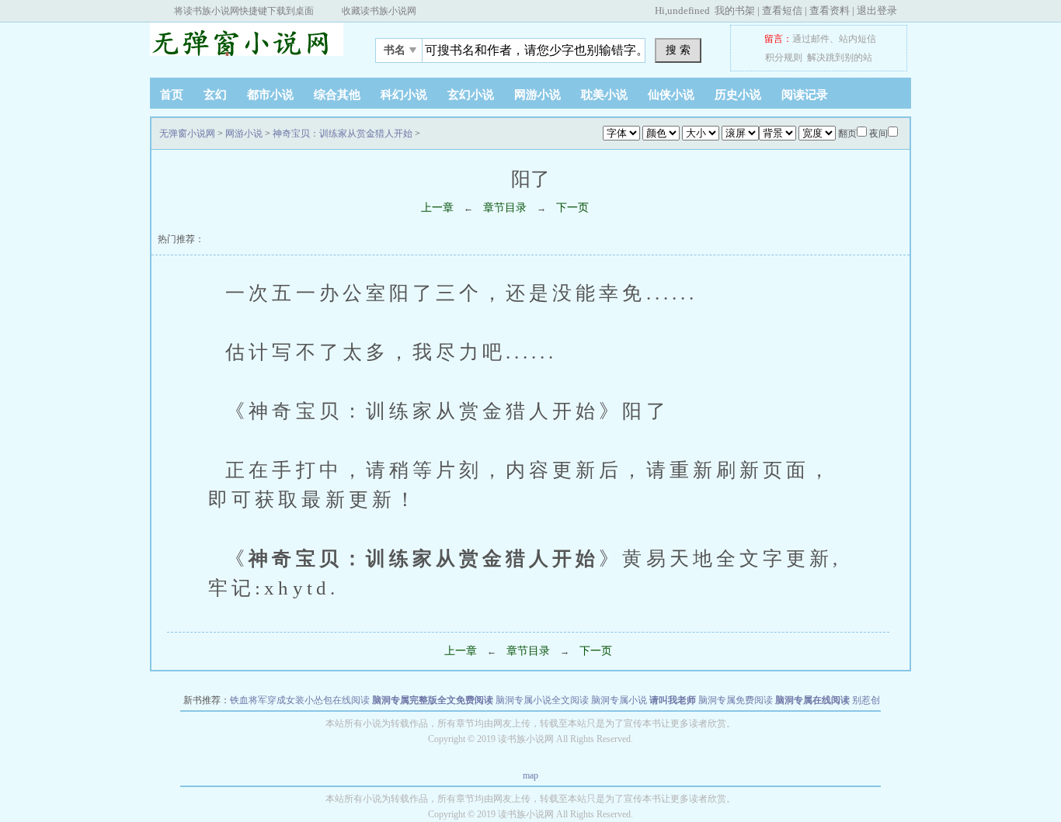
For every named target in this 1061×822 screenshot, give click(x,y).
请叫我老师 (672, 700)
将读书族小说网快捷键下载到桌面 (244, 10)
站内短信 (857, 38)
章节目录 (505, 207)
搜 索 (678, 49)
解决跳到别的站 (839, 57)
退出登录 (877, 10)
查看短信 (782, 10)
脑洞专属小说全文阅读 (542, 700)
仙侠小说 (671, 94)
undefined (688, 10)
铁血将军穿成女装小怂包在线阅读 (300, 700)
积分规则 (783, 57)
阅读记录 (804, 94)
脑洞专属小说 (619, 700)
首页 (171, 94)
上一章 (437, 207)
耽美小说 (604, 94)
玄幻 (215, 94)
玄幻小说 (470, 94)
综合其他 (337, 94)
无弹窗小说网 (247, 46)
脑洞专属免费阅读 (735, 700)
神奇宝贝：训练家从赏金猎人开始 (342, 133)
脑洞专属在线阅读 (812, 700)
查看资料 (829, 10)
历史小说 (738, 94)
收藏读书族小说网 (379, 10)
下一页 (572, 207)
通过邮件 (811, 38)
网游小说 (537, 94)
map (530, 775)
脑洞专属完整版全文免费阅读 (432, 700)
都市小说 (270, 94)
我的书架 (735, 10)
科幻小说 (404, 94)
